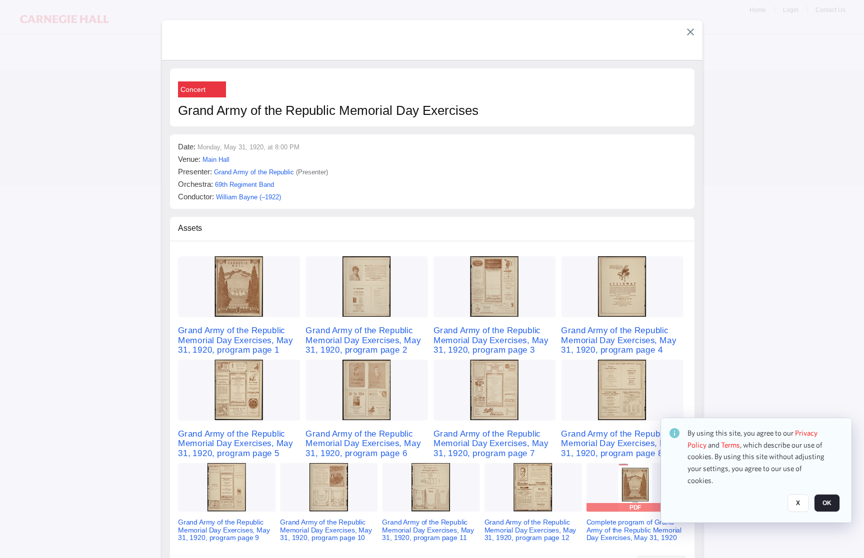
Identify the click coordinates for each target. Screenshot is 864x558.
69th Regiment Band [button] (244, 184)
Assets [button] (190, 228)
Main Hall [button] (216, 159)
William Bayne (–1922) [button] (248, 197)
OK (827, 503)
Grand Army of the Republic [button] (254, 172)
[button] (690, 32)
